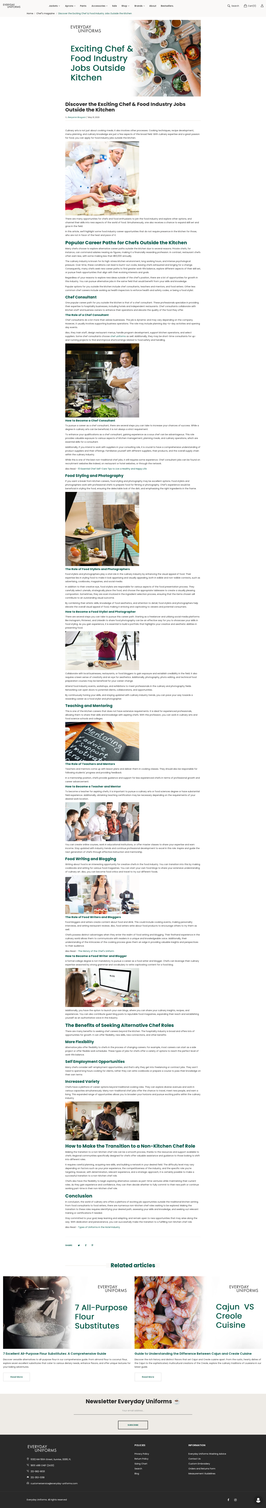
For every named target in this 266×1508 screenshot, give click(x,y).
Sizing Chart (141, 1463)
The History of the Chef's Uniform (96, 951)
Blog (137, 1473)
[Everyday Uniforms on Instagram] (235, 1500)
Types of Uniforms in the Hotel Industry (99, 1227)
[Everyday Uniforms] (11, 5)
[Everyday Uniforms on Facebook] (228, 1500)
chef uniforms (118, 336)
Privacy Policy (142, 1453)
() (252, 5)
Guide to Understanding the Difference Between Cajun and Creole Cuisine (193, 1353)
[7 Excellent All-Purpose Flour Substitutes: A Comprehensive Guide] (67, 1312)
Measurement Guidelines (201, 1473)
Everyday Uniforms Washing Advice (207, 1453)
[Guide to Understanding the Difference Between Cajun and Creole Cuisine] (199, 1312)
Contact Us (194, 1458)
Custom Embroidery (199, 1463)
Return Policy (141, 1458)
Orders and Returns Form (201, 1468)
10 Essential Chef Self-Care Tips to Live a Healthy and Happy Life (112, 468)
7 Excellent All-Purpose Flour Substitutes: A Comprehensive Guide (54, 1353)
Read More (16, 1376)
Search (138, 1468)
